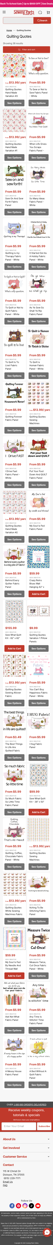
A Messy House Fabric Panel (13, 1073)
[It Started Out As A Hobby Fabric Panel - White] (38, 244)
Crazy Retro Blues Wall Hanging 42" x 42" (36, 585)
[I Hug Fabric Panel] (38, 735)
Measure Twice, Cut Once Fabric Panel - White (37, 965)
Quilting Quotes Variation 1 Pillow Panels (38, 638)
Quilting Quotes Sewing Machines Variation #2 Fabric (37, 860)
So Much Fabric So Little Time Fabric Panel (13, 802)
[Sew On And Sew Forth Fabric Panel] (14, 190)
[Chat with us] (40, 12)
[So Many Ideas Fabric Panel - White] (38, 190)
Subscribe (44, 1126)
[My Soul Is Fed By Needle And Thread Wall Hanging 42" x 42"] (14, 954)
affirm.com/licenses (7, 1235)
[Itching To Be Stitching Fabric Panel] (38, 899)
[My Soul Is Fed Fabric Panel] (38, 517)
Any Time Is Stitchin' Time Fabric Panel (36, 1020)
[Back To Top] (49, 1241)
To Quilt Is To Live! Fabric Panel (12, 365)
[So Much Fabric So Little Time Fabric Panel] (14, 790)
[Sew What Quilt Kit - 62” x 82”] (14, 626)
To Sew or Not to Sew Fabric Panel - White (38, 92)
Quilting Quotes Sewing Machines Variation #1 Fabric (37, 423)
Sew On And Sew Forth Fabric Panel (14, 202)
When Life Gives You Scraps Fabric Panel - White (38, 149)
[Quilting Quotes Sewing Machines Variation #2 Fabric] (38, 844)
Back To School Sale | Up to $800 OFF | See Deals (26, 3)
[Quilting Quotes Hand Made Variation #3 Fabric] (14, 81)
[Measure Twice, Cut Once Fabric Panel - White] (38, 954)
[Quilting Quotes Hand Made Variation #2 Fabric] (14, 517)
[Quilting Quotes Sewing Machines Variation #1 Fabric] (38, 408)
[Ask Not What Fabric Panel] (14, 1008)
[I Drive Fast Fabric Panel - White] (14, 463)
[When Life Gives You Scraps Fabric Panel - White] (38, 135)
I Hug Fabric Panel (35, 746)
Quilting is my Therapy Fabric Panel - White (13, 256)
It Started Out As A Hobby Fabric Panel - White (38, 256)
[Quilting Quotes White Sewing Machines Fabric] (14, 899)
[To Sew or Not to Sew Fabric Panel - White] (38, 81)
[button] (4, 12)
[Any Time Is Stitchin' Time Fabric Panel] (38, 1008)
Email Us (8, 1181)
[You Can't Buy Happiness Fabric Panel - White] (38, 681)
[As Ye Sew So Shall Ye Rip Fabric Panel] (38, 299)
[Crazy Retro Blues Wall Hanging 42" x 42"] (38, 572)
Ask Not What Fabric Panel (12, 1018)
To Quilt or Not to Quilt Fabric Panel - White (14, 311)
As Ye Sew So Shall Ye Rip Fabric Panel (36, 311)
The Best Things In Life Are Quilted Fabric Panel (14, 749)
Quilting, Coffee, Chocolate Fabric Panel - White (14, 856)
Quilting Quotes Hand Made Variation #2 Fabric (13, 530)
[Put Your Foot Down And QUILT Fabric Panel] (38, 463)
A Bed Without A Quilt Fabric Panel (37, 1074)
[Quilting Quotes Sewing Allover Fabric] (14, 681)
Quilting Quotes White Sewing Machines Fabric (13, 911)
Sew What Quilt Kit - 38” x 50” (37, 800)
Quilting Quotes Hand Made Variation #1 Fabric (13, 149)
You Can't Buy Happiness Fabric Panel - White (38, 692)
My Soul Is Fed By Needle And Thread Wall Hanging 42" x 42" (13, 969)
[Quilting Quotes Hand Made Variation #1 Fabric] (14, 135)
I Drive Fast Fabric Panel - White (12, 474)
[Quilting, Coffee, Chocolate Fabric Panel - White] (14, 844)
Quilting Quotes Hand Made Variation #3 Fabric (13, 94)
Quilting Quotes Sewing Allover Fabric (13, 692)
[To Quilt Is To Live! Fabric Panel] (14, 354)
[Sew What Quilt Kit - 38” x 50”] (38, 790)
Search (43, 20)
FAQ (5, 1185)
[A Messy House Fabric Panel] (14, 1063)
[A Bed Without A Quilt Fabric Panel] (38, 1063)
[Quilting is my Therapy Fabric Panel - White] (14, 244)
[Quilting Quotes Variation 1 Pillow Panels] (38, 626)
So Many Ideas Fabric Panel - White (37, 202)
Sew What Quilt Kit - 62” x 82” (13, 636)
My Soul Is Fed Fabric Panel (37, 527)
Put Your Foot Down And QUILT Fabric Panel (38, 474)
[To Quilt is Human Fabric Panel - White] (38, 354)
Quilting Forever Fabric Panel (13, 418)
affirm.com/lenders (39, 1226)
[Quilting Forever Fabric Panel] (14, 408)
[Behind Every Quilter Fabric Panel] (14, 572)
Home (9, 30)
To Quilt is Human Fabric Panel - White (36, 365)
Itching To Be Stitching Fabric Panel (37, 911)
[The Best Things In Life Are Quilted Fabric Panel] (14, 735)
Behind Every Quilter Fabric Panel (12, 583)
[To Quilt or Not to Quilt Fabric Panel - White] (14, 299)
